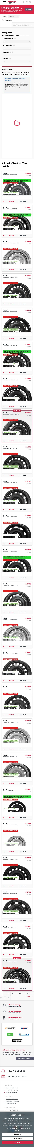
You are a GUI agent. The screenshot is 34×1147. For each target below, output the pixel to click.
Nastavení (17, 1134)
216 (27, 993)
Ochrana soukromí (11, 1103)
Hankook (10, 1028)
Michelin (24, 1034)
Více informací (28, 9)
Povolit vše (17, 1142)
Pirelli (17, 1040)
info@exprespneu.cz (17, 1076)
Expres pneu (13, 2)
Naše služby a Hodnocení (12, 1101)
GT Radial (24, 1028)
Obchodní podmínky (11, 1092)
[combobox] (13, 16)
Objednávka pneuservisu (24, 1058)
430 (8, 998)
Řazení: (4, 16)
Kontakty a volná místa (12, 1090)
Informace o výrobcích (12, 1087)
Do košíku (11, 201)
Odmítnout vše (17, 1138)
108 (20, 993)
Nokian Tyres (10, 1034)
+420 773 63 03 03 (16, 1071)
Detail (24, 201)
